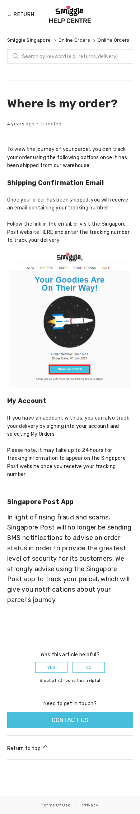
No (88, 667)
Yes (51, 667)
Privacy (90, 805)
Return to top (24, 748)
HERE (47, 232)
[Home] (70, 14)
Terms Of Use (56, 805)
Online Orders (74, 40)
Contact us (70, 720)
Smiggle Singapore (29, 40)
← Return (20, 14)
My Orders (43, 434)
